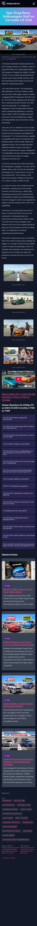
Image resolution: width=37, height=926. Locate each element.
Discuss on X (5, 793)
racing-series (8, 835)
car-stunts (8, 818)
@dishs (13, 59)
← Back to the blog (8, 858)
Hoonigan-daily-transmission (16, 840)
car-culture (19, 801)
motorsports (9, 805)
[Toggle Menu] (33, 3)
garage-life (28, 822)
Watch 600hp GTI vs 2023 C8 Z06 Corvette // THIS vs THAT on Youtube (18, 397)
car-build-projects (11, 822)
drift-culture (21, 818)
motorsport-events (11, 831)
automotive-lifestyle (12, 814)
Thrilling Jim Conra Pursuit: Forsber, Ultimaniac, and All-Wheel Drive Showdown (18, 761)
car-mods (27, 831)
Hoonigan (7, 801)
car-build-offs (23, 805)
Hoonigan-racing (10, 809)
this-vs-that (25, 809)
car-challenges (10, 827)
